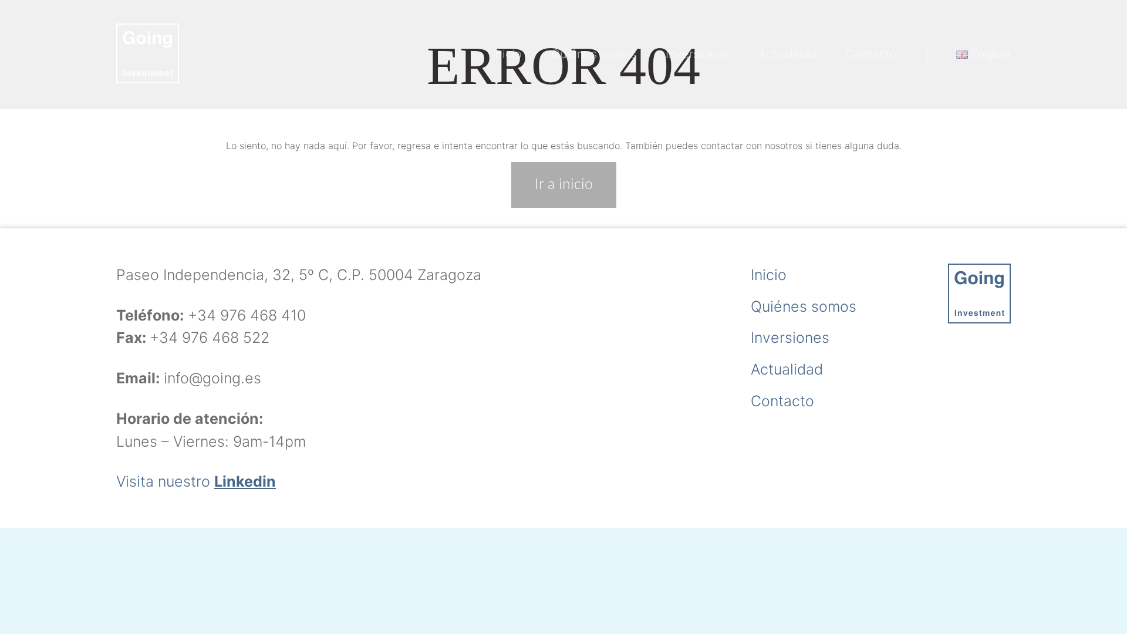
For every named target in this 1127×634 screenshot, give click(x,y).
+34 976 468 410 (247, 315)
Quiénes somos (593, 54)
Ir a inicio (564, 184)
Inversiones (697, 54)
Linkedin (245, 481)
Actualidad (787, 54)
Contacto (871, 54)
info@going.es (212, 378)
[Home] (147, 54)
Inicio (507, 54)
